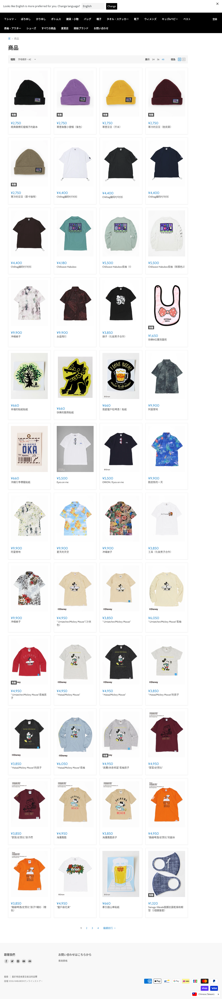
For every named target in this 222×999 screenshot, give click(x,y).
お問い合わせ (101, 28)
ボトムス (56, 19)
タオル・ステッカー (118, 19)
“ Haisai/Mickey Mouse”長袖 (71, 767)
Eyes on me (63, 482)
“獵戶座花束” (64, 907)
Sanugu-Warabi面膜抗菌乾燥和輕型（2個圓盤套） (165, 909)
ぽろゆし (26, 19)
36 (158, 59)
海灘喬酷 (61, 837)
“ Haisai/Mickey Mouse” (68, 694)
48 (163, 59)
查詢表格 (62, 960)
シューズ (31, 28)
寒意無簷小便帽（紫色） (70, 127)
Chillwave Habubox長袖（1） (117, 266)
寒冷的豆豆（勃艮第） (160, 127)
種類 (13, 59)
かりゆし (41, 19)
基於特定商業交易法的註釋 (24, 976)
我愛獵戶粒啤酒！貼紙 (114, 409)
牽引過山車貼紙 (110, 907)
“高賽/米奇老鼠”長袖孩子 (115, 767)
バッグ (87, 19)
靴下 (136, 19)
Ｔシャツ (9, 19)
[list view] (183, 59)
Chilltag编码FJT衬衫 (67, 196)
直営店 (64, 28)
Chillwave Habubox (66, 266)
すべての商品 (48, 28)
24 (153, 59)
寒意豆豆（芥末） (112, 127)
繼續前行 (108, 928)
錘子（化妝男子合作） (114, 336)
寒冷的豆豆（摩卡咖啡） (24, 196)
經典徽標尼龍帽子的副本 (24, 127)
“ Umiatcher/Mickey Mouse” (116, 621)
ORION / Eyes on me (113, 482)
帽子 (99, 19)
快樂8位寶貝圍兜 (157, 339)
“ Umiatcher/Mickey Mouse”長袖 (164, 621)
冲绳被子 (16, 336)
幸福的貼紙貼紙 (19, 409)
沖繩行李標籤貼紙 (20, 482)
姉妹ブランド (81, 28)
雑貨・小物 (72, 19)
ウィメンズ (150, 19)
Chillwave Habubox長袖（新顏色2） (167, 266)
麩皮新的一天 (155, 482)
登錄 (215, 19)
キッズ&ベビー (170, 19)
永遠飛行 (61, 336)
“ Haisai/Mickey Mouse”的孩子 (163, 694)
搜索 (6, 976)
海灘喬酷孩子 (109, 837)
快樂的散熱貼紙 (65, 412)
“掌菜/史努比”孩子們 (22, 837)
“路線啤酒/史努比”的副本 (161, 837)
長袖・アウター (12, 28)
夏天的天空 (63, 552)
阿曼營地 (153, 409)
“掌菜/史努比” (155, 767)
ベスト (187, 19)
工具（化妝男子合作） (160, 552)
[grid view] (179, 59)
